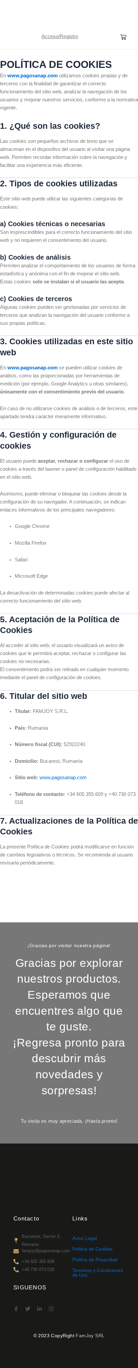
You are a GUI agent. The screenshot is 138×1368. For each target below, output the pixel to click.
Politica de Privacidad (95, 1259)
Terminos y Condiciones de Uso (97, 1273)
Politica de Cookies (92, 1249)
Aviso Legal (84, 1238)
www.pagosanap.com (32, 75)
